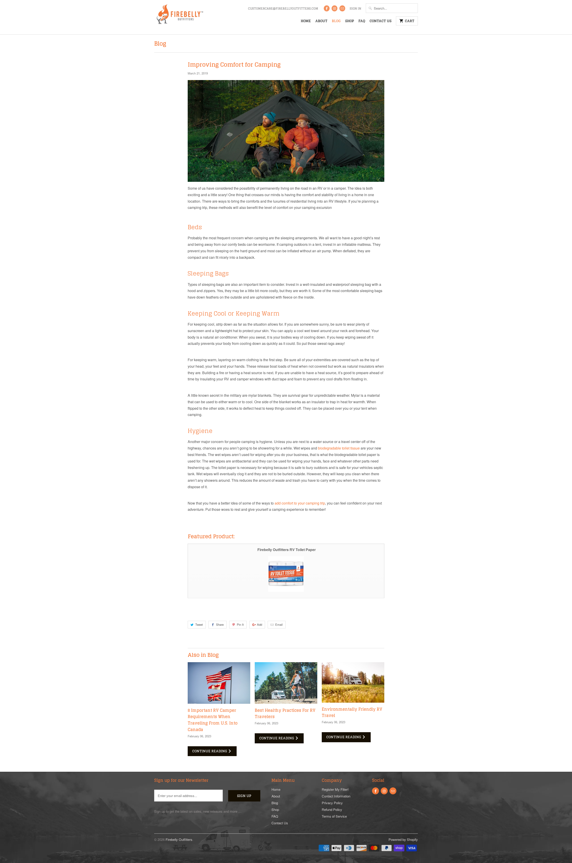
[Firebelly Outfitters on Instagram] (334, 8)
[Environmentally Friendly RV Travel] (353, 682)
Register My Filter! (335, 789)
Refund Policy (332, 809)
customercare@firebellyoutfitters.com (283, 9)
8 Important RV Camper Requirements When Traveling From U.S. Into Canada (213, 720)
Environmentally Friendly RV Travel (352, 712)
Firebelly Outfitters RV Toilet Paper (286, 549)
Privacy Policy (332, 802)
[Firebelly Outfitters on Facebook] (327, 8)
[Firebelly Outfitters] (179, 17)
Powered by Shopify (403, 839)
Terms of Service (334, 816)
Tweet (199, 624)
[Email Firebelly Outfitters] (342, 8)
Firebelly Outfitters (179, 839)
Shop (349, 21)
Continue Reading (210, 751)
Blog (336, 21)
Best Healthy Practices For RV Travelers (285, 713)
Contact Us (380, 21)
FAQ (361, 21)
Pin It (240, 624)
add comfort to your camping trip (300, 503)
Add (259, 624)
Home (306, 21)
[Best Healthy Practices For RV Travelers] (286, 683)
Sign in (355, 9)
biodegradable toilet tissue (339, 448)
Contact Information (336, 796)
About (321, 21)
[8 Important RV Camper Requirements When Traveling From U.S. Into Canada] (219, 683)
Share (220, 624)
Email (279, 624)
